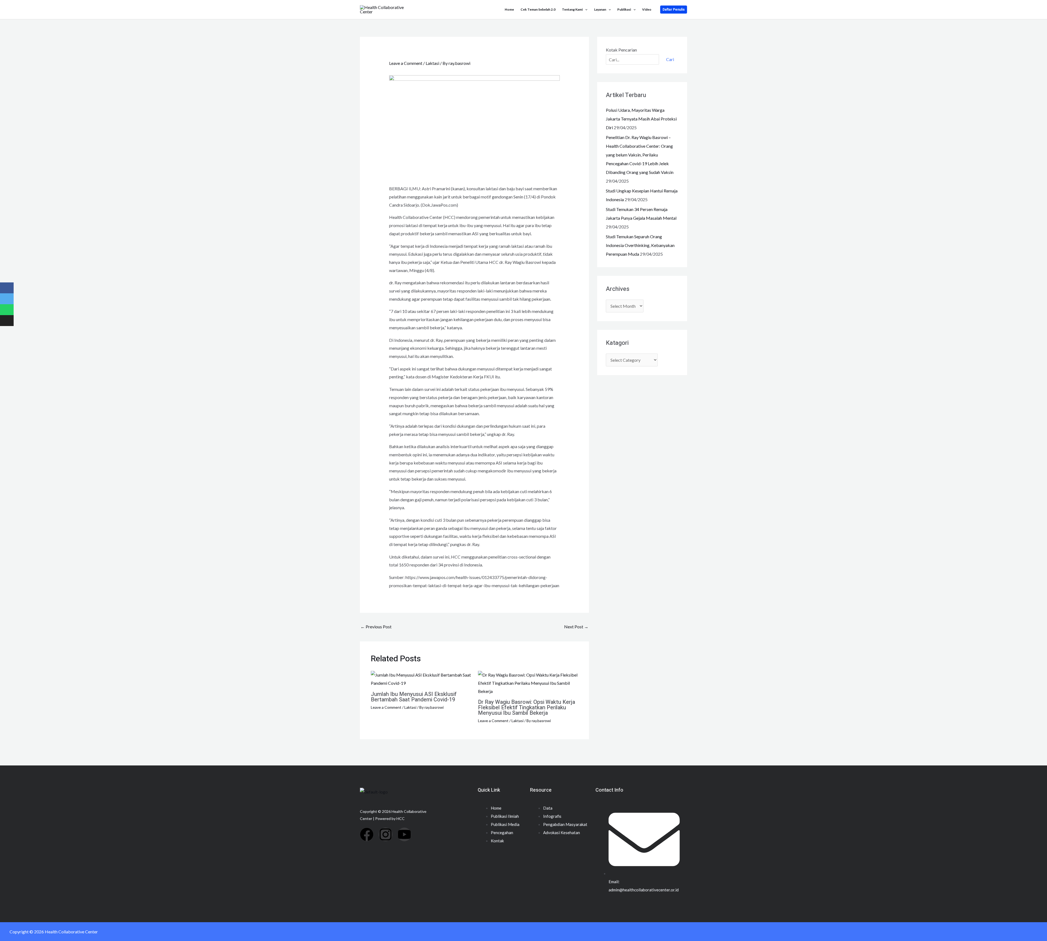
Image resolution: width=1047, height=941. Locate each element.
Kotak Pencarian (621, 49)
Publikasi (624, 9)
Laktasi (432, 63)
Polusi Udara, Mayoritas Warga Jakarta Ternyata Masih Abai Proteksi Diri (641, 118)
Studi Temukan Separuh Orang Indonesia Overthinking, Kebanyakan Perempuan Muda (640, 245)
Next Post (576, 626)
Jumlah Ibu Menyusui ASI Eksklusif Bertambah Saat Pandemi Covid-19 (414, 697)
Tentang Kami (572, 9)
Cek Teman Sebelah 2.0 (538, 9)
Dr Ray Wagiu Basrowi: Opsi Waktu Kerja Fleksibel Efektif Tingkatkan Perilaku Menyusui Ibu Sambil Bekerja (526, 707)
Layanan (600, 9)
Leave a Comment (405, 63)
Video (646, 9)
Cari (670, 59)
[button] (673, 9)
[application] (585, 9)
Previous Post (376, 626)
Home (509, 9)
